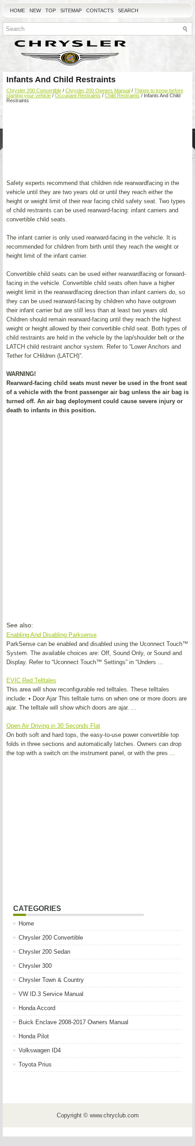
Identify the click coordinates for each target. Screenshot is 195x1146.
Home (17, 10)
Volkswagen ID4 (40, 1050)
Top (50, 10)
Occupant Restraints (78, 95)
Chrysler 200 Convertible (33, 90)
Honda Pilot (34, 1036)
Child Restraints (122, 95)
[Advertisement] (97, 142)
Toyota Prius (35, 1064)
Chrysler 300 (35, 965)
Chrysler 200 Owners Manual (97, 90)
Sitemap (71, 10)
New (35, 10)
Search (128, 10)
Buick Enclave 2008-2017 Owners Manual (73, 1022)
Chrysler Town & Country (51, 979)
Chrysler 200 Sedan (44, 951)
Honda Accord (37, 1008)
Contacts (99, 10)
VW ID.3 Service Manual (51, 994)
